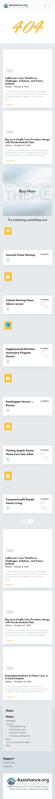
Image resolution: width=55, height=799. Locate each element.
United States (42, 303)
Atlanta (46, 308)
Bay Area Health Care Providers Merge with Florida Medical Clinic (27, 141)
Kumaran (8, 86)
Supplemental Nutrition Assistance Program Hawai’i (20, 352)
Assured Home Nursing (20, 255)
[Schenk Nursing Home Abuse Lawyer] (27, 283)
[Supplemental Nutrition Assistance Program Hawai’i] (27, 332)
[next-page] (30, 521)
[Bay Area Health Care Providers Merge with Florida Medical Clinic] (27, 124)
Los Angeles (43, 506)
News (10, 71)
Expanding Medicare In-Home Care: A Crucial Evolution (26, 677)
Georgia (46, 306)
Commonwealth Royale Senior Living (20, 501)
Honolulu (45, 355)
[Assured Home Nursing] (27, 238)
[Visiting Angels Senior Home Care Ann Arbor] (27, 433)
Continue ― (10, 104)
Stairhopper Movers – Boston (19, 403)
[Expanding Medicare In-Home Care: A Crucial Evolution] (27, 660)
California (45, 509)
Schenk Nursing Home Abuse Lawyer (20, 302)
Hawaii (46, 357)
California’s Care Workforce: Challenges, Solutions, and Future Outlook (24, 80)
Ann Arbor (45, 458)
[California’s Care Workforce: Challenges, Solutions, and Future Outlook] (27, 62)
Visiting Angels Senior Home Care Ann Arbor (20, 452)
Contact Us (7, 766)
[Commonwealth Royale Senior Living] (27, 482)
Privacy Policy (9, 762)
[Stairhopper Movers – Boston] (27, 384)
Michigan (45, 456)
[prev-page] (24, 521)
